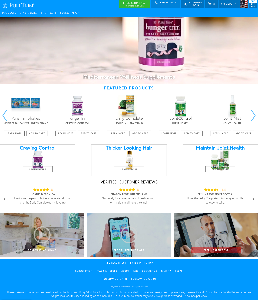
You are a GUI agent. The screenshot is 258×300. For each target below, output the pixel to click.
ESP (253, 4)
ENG (253, 1)
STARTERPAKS (28, 12)
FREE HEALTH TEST (115, 263)
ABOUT (125, 271)
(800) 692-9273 (167, 2)
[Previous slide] (4, 199)
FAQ (135, 271)
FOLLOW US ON (113, 278)
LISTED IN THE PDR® (142, 263)
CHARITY (166, 271)
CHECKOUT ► (229, 3)
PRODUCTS (9, 12)
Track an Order (107, 271)
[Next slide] (253, 115)
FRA (253, 6)
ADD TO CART (37, 133)
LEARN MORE (14, 133)
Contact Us (149, 271)
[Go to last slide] (4, 115)
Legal (179, 271)
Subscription (83, 271)
